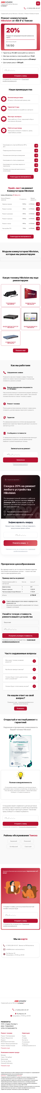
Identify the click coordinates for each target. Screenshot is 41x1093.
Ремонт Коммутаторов (8, 1045)
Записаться (20, 460)
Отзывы (24, 1038)
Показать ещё (20, 350)
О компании (26, 1042)
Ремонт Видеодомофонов (9, 1043)
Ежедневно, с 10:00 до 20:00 (21, 1016)
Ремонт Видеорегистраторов (7, 1040)
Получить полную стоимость (20, 636)
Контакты (25, 1040)
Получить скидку (19, 543)
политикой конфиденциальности (20, 464)
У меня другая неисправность (20, 177)
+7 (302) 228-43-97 (33, 8)
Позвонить (20, 708)
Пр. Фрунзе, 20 (21, 1013)
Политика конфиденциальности (29, 1044)
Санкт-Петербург (6, 1057)
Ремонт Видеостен (7, 1038)
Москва (3, 1055)
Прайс (24, 1036)
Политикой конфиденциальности (16, 80)
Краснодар (4, 1059)
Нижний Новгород (6, 1063)
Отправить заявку (20, 76)
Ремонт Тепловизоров (8, 1036)
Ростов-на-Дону (6, 1061)
